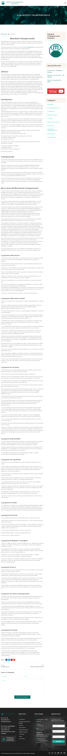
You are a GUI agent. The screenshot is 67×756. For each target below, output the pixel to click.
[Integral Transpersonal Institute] (12, 3)
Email (37, 728)
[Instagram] (53, 753)
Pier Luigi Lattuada (29, 47)
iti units (50, 118)
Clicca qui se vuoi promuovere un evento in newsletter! (42, 740)
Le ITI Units (22, 738)
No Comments (12, 34)
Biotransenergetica (53, 108)
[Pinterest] (12, 660)
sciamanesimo (51, 137)
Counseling (51, 111)
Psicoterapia (51, 133)
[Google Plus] (14, 660)
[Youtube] (59, 753)
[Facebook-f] (50, 753)
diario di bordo (52, 115)
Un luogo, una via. (5, 666)
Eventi (20, 736)
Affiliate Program (23, 732)
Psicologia (4, 34)
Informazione (22, 727)
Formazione (22, 719)
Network (21, 725)
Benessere (50, 104)
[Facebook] (6, 660)
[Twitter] (9, 660)
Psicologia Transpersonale (52, 130)
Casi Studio (21, 734)
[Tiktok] (56, 753)
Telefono (38, 724)
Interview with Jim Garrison (37, 666)
